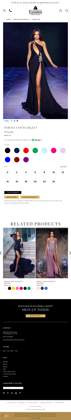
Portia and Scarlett (21, 19)
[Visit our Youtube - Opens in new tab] (16, 393)
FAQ (4, 369)
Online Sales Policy (9, 371)
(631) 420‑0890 (8, 337)
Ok (6, 416)
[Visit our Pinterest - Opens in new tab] (20, 393)
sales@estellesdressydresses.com (13, 340)
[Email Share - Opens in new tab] (17, 120)
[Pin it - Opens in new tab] (14, 121)
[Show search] (67, 10)
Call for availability (30, 197)
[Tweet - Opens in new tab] (11, 121)
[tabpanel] (35, 70)
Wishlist (5, 362)
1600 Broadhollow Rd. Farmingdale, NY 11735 (10, 332)
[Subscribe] (21, 388)
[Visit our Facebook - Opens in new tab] (7, 393)
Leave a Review (12, 197)
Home (8, 19)
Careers (5, 376)
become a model (35, 316)
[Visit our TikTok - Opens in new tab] (12, 393)
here (39, 418)
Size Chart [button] (63, 166)
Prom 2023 (36, 19)
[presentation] (19, 253)
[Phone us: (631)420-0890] (10, 10)
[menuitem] (4, 10)
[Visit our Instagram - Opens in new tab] (4, 393)
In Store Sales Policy (9, 374)
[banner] (35, 10)
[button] (4, 10)
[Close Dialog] (2, 416)
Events (5, 367)
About (5, 364)
